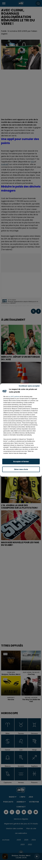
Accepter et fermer (21, 461)
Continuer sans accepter (29, 386)
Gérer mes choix (21, 469)
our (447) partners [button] (13, 396)
